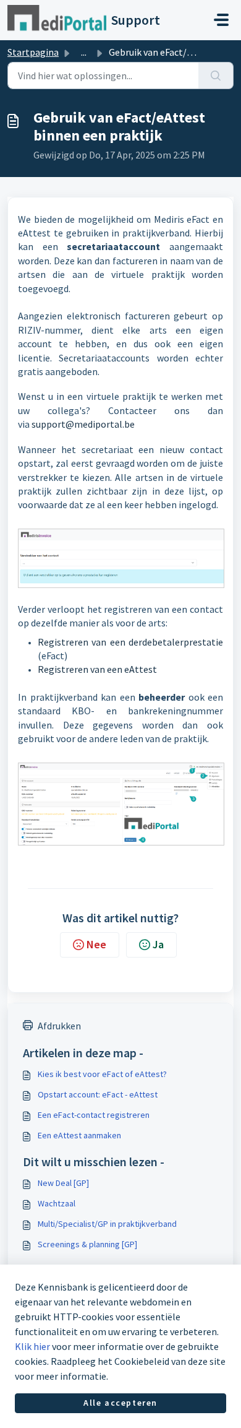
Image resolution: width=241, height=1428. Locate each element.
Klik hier (32, 1346)
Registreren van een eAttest (97, 669)
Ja (158, 944)
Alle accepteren (120, 1402)
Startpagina (33, 52)
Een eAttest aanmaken (79, 1135)
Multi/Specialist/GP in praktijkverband (107, 1223)
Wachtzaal (56, 1203)
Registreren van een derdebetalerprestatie (130, 642)
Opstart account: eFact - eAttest (98, 1094)
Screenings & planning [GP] (87, 1244)
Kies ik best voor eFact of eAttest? (102, 1074)
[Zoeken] (216, 75)
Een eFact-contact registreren (94, 1114)
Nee (96, 944)
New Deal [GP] (63, 1182)
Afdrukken (59, 1025)
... (84, 52)
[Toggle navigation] (221, 20)
